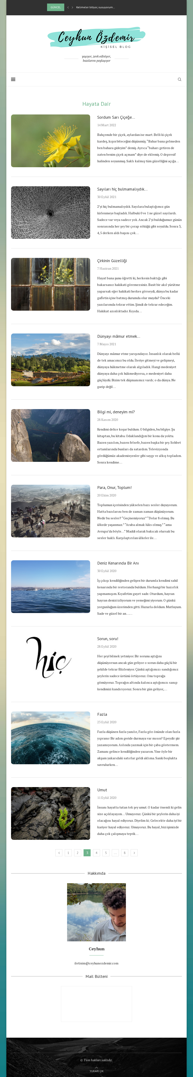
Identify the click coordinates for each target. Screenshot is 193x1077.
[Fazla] (50, 737)
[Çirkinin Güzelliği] (50, 284)
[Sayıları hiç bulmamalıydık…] (50, 212)
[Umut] (50, 813)
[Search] (179, 79)
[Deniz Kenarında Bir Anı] (50, 586)
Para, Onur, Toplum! (114, 487)
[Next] (72, 7)
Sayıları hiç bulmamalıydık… (122, 189)
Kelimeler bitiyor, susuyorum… (95, 7)
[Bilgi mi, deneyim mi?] (50, 435)
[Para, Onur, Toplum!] (50, 511)
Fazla (102, 714)
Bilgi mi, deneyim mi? (116, 412)
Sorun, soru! (107, 638)
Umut (102, 790)
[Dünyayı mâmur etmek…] (50, 359)
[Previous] (68, 7)
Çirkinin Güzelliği (112, 260)
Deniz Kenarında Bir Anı (118, 563)
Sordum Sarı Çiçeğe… (116, 117)
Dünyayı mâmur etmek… (118, 336)
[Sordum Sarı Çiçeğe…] (50, 140)
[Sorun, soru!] (50, 662)
